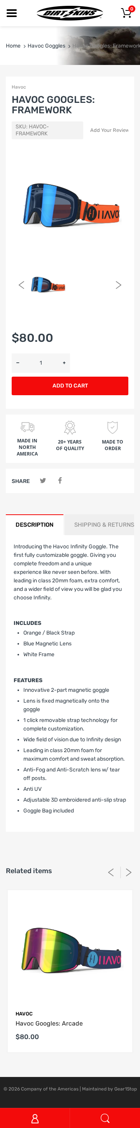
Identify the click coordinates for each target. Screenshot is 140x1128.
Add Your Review (110, 130)
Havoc (19, 87)
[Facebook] (60, 480)
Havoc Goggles (46, 46)
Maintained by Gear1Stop (109, 1089)
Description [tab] (35, 524)
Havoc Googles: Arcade (49, 1023)
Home (13, 46)
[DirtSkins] (70, 13)
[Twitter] (43, 480)
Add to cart (70, 385)
